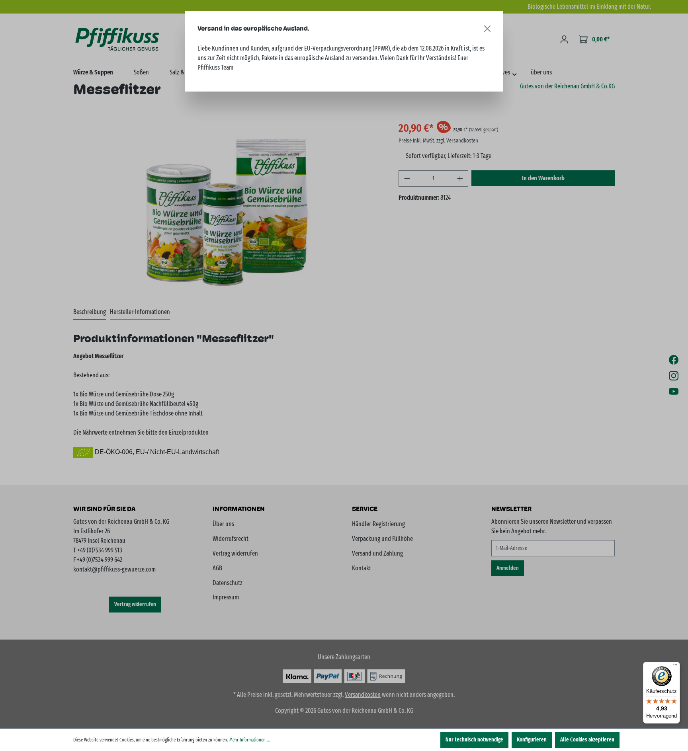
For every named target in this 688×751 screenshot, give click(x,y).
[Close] (487, 28)
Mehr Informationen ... (249, 740)
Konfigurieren (532, 739)
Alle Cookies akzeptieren (587, 739)
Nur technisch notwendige (474, 739)
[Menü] (675, 666)
